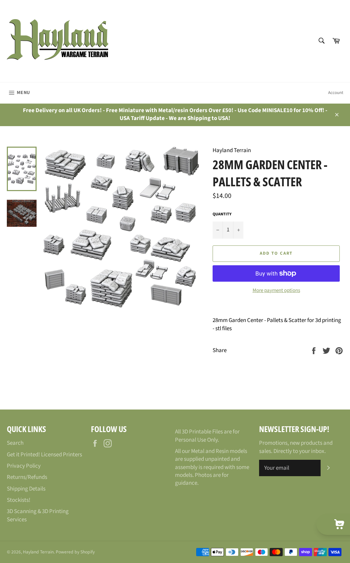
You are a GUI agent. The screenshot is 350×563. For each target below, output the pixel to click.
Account (335, 93)
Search (15, 443)
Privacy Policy (24, 466)
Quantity (222, 214)
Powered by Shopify (75, 552)
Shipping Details (26, 489)
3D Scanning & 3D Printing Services (38, 515)
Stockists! (18, 500)
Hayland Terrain (38, 552)
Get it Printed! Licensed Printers (44, 455)
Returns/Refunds (27, 477)
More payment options (276, 290)
